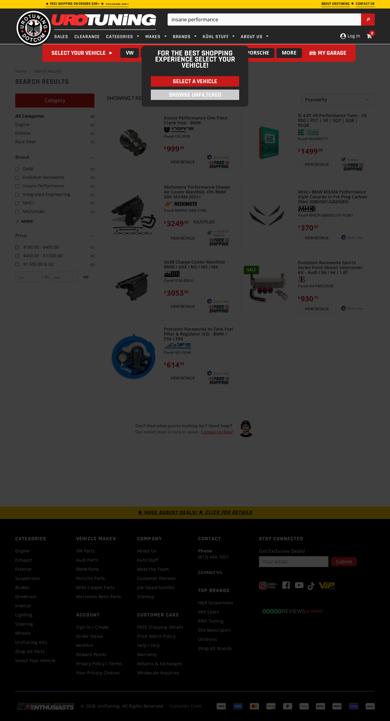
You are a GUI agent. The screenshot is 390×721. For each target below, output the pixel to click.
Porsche (257, 52)
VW (129, 52)
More (289, 52)
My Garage (332, 53)
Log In (353, 36)
